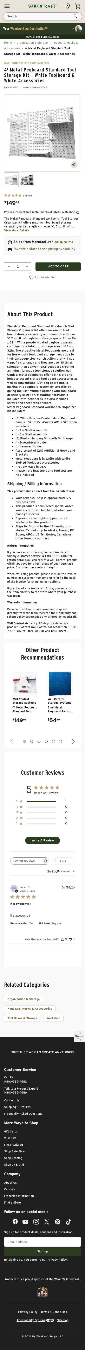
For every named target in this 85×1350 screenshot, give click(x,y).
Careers (9, 1189)
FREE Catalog (13, 1144)
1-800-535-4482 (15, 1081)
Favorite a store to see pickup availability (44, 249)
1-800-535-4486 (15, 1092)
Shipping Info (64, 242)
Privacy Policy (57, 1259)
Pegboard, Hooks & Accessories (29, 1008)
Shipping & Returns (17, 1107)
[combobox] (61, 871)
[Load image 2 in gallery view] (27, 180)
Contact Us (11, 1100)
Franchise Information (19, 1196)
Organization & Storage (32, 42)
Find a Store (12, 1202)
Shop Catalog (13, 1158)
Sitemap (62, 1320)
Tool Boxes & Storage (22, 1018)
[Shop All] (7, 6)
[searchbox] (26, 861)
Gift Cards (11, 1131)
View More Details (16, 230)
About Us (10, 1182)
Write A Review (43, 840)
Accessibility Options (31, 1320)
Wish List (10, 1138)
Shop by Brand (14, 1164)
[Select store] (69, 6)
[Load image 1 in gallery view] (11, 180)
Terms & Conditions (54, 1312)
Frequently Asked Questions (23, 1113)
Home (8, 42)
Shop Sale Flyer (15, 1151)
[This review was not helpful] (70, 939)
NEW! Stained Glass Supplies (42, 36)
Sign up (42, 1251)
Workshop (53, 1018)
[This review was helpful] (62, 939)
